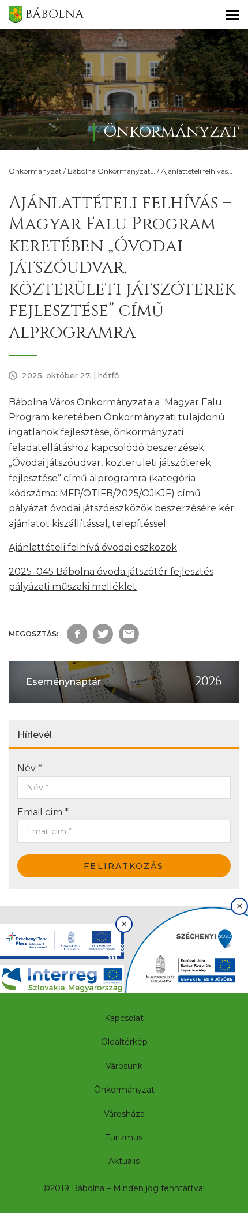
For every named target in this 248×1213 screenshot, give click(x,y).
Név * (29, 768)
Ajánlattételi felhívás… (196, 171)
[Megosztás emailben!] (129, 634)
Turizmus (124, 1137)
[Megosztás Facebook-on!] (77, 634)
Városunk (124, 1066)
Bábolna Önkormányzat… (111, 171)
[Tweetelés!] (103, 634)
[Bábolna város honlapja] (46, 14)
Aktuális (124, 1161)
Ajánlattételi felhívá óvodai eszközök (93, 547)
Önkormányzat (35, 171)
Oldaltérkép (124, 1042)
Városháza (124, 1114)
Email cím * (43, 812)
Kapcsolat (124, 1018)
